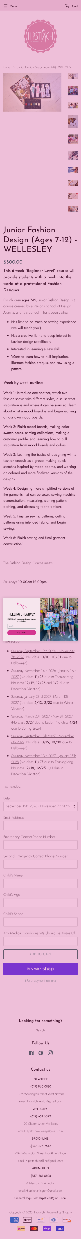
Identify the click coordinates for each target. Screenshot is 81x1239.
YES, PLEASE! (21, 633)
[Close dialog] (76, 600)
